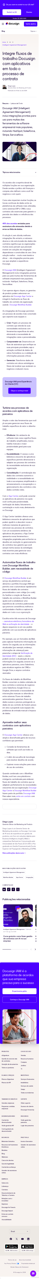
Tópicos (32, 31)
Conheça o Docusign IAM (19, 999)
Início (4, 42)
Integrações (29, 877)
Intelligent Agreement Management (14, 45)
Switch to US (12, 12)
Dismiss (29, 12)
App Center (19, 877)
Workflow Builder (8, 877)
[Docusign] (13, 23)
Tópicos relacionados (11, 172)
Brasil (13, 1231)
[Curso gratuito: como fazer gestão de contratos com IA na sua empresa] (18, 915)
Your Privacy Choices (10, 1263)
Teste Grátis (31, 24)
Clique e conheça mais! (19, 391)
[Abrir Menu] (3, 24)
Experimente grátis (19, 991)
